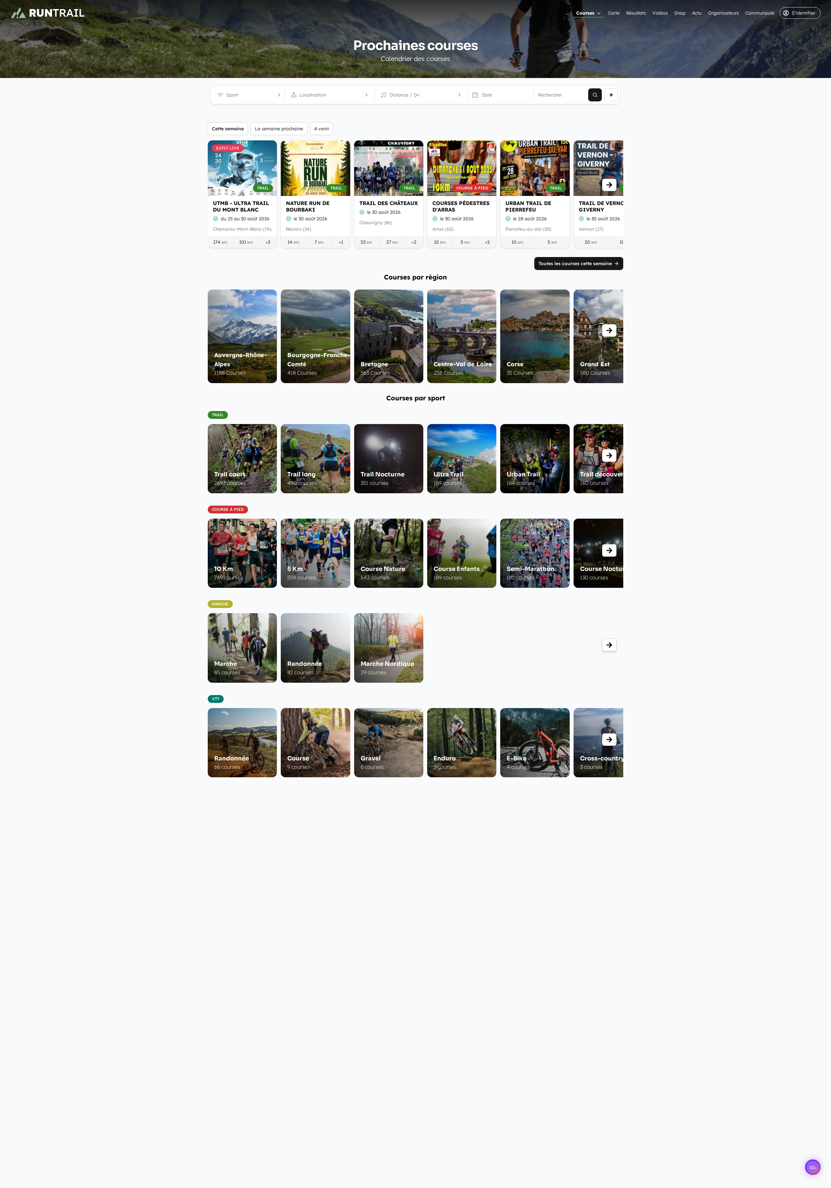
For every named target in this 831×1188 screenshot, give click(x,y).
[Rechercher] (595, 94)
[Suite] (609, 184)
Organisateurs (723, 13)
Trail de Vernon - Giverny (606, 206)
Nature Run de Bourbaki (307, 206)
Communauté (760, 13)
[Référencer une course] (611, 94)
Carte (614, 13)
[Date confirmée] (215, 218)
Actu (696, 13)
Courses (585, 13)
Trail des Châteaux (388, 203)
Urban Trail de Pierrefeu (528, 206)
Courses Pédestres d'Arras (461, 206)
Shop (680, 13)
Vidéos (660, 13)
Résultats (636, 13)
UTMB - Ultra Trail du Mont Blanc (241, 206)
